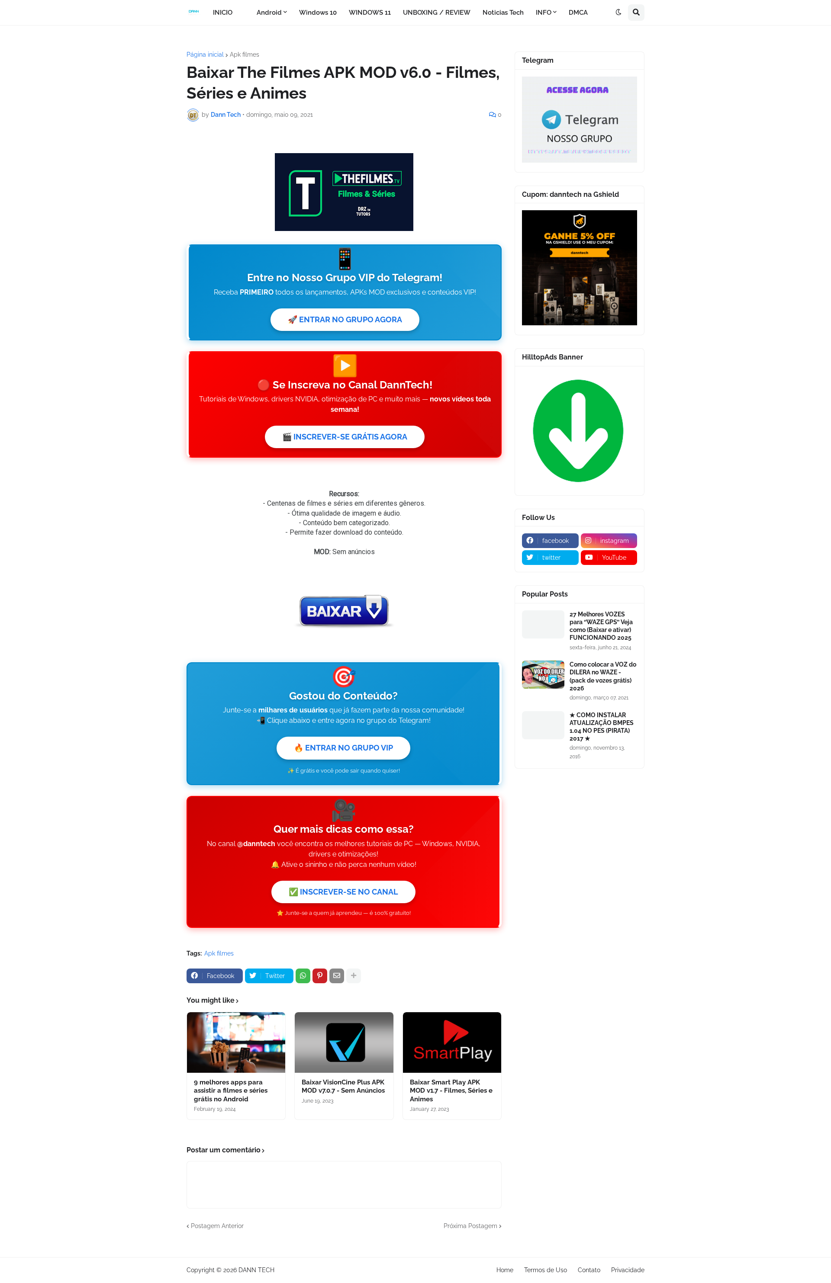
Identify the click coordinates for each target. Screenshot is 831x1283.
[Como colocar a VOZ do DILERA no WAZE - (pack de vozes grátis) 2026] (543, 675)
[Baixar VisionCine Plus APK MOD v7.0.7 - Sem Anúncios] (344, 1042)
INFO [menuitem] (543, 12)
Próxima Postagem (470, 1225)
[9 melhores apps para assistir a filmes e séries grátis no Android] (236, 1042)
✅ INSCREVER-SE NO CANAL (343, 891)
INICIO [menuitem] (222, 12)
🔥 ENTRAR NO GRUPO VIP (343, 747)
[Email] (336, 976)
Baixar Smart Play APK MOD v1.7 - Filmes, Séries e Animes (451, 1090)
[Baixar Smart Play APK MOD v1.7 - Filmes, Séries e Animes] (452, 1042)
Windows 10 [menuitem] (318, 12)
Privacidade (627, 1270)
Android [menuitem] (269, 12)
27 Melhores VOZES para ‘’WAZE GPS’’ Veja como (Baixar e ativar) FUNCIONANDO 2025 (601, 626)
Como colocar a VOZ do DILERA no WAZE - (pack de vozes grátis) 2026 (603, 676)
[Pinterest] (319, 976)
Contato (589, 1270)
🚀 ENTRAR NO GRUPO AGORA (345, 319)
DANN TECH (256, 1270)
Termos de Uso (545, 1270)
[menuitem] (244, 12)
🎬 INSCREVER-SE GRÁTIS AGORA (344, 436)
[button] (618, 12)
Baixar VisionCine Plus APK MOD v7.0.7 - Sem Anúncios (343, 1086)
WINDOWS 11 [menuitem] (370, 12)
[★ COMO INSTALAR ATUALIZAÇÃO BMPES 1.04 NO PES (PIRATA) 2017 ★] (543, 725)
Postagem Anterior (217, 1225)
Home (504, 1270)
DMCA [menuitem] (578, 12)
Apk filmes (244, 54)
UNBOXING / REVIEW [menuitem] (436, 12)
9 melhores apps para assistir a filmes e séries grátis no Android (230, 1090)
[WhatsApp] (303, 976)
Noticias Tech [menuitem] (503, 12)
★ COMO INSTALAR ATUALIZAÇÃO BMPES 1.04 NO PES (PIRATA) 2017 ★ (602, 727)
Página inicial (205, 54)
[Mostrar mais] (353, 976)
